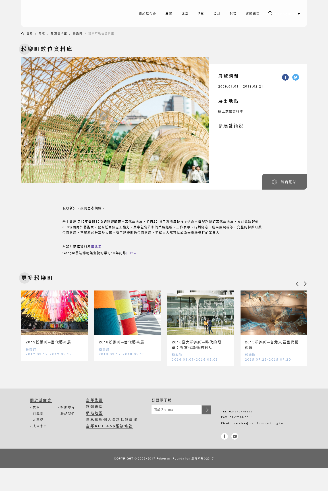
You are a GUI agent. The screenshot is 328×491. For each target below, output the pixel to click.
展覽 (42, 33)
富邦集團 (94, 400)
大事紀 (38, 419)
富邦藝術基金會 (59, 13)
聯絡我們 (67, 413)
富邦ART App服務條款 (109, 425)
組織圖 (38, 413)
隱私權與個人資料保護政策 (112, 419)
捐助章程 (67, 407)
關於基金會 (41, 400)
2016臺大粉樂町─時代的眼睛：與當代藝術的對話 (197, 344)
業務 (36, 407)
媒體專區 (253, 13)
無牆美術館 (59, 33)
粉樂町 (78, 33)
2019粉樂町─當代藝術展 (48, 342)
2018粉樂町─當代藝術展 (122, 342)
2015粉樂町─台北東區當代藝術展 (272, 344)
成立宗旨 (40, 426)
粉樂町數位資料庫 (101, 33)
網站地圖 (94, 413)
